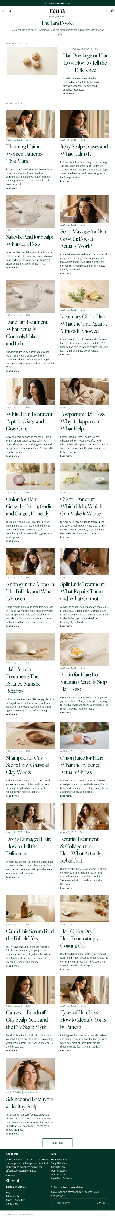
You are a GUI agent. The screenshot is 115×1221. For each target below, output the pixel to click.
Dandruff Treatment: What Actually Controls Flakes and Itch (27, 332)
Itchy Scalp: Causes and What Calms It (84, 150)
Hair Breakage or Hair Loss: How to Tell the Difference (85, 62)
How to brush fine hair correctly (83, 1118)
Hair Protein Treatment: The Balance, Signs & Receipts (23, 679)
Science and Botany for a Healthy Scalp (29, 1102)
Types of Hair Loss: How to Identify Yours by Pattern (83, 1019)
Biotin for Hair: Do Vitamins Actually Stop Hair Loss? (83, 682)
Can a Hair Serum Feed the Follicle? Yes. (30, 934)
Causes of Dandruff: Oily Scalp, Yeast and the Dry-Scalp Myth (27, 1019)
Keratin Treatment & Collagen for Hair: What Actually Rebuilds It (80, 849)
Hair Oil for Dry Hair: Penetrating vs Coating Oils (80, 938)
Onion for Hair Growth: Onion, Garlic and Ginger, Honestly (29, 506)
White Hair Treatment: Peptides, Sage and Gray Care (29, 421)
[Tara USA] (57, 10)
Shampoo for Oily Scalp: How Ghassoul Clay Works (27, 765)
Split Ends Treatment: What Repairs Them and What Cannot (82, 591)
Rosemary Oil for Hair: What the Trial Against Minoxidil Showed (83, 323)
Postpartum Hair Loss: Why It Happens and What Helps (82, 421)
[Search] (10, 11)
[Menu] (3, 10)
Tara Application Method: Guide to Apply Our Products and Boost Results (26, 1196)
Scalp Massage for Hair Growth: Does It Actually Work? (83, 238)
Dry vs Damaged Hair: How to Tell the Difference (28, 846)
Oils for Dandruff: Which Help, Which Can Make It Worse (81, 506)
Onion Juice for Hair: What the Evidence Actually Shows (81, 765)
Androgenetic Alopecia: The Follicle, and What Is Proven (30, 591)
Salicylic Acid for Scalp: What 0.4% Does (29, 240)
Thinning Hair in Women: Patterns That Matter (24, 153)
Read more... (69, 93)
